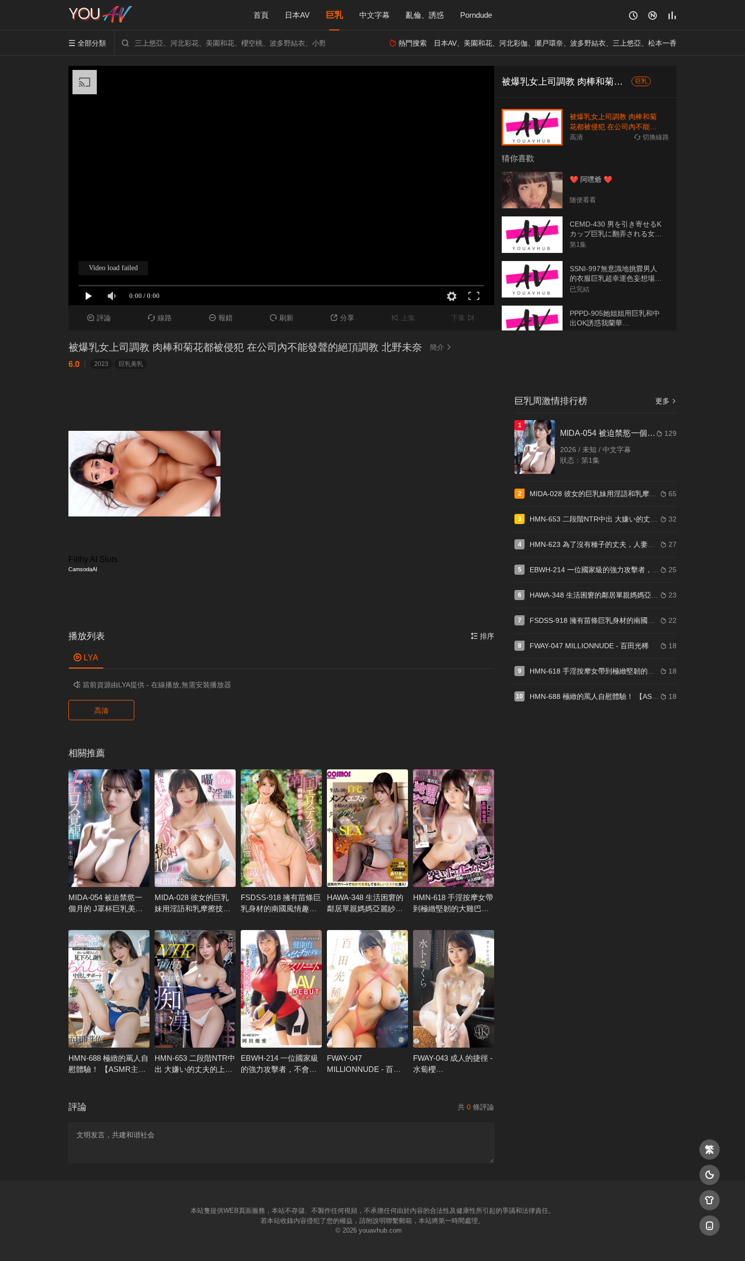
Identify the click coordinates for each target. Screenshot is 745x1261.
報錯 (221, 318)
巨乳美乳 (131, 363)
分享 (342, 318)
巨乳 (334, 15)
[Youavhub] (101, 15)
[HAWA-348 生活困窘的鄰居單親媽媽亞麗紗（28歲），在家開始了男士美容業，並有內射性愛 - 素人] (367, 828)
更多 (666, 401)
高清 (101, 711)
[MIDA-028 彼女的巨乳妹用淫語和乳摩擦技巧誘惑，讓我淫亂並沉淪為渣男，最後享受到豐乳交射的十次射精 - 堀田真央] (195, 828)
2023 (101, 363)
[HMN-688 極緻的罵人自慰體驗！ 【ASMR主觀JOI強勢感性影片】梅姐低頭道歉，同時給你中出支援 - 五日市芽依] (109, 989)
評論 (99, 318)
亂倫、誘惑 (425, 15)
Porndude (476, 15)
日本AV (297, 15)
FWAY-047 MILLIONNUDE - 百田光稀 (364, 1069)
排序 (482, 636)
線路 (160, 318)
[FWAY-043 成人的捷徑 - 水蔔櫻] (453, 989)
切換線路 (652, 137)
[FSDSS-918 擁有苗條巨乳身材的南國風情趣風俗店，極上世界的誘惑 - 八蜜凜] (281, 828)
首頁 (261, 15)
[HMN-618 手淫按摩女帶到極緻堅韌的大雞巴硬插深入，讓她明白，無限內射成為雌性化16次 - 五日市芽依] (453, 828)
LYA (85, 657)
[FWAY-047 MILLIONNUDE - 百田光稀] (367, 989)
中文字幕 (374, 15)
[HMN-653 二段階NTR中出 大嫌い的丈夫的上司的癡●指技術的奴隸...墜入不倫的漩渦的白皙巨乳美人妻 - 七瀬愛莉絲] (195, 989)
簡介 (441, 347)
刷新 (281, 318)
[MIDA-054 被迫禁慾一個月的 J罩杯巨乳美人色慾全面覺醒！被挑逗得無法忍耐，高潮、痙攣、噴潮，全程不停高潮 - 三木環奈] (109, 828)
